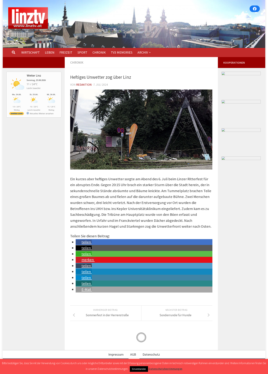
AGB (133, 354)
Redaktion (84, 84)
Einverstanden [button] (139, 369)
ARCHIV (142, 52)
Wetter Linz (34, 75)
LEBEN (49, 52)
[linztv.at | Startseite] (28, 18)
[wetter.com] (16, 114)
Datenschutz (151, 354)
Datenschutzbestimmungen (165, 369)
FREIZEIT (65, 52)
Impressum (116, 354)
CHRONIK (99, 52)
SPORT (82, 52)
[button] (84, 242)
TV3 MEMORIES (121, 52)
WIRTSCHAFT (30, 52)
